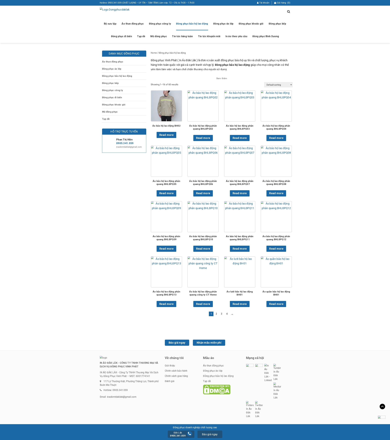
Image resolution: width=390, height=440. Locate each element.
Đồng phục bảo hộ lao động (192, 23)
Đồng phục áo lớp (223, 23)
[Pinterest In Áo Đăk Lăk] (250, 409)
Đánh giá (169, 381)
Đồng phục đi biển (121, 36)
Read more (166, 134)
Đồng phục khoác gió (251, 23)
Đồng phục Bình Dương (265, 36)
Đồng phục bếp (277, 23)
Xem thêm (221, 78)
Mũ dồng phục (158, 36)
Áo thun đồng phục (133, 23)
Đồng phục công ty (160, 23)
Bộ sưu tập (110, 23)
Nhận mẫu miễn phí (209, 342)
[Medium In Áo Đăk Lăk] (277, 390)
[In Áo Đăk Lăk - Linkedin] (268, 373)
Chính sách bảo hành (176, 370)
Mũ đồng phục (110, 111)
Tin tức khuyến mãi (209, 36)
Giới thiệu (170, 365)
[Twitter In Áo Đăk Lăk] (259, 409)
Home (154, 53)
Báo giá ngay (177, 342)
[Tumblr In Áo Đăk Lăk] (277, 372)
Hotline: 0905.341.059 (115, 390)
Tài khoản (264, 2)
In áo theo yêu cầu (236, 36)
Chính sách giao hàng (176, 376)
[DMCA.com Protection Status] (216, 389)
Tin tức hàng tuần (182, 36)
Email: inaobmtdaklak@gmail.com (118, 396)
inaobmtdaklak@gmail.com (129, 147)
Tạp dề (141, 36)
